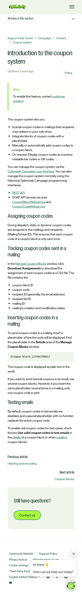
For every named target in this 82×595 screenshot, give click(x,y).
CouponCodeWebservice (28, 206)
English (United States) (23, 577)
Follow (68, 73)
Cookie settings (18, 565)
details (16, 437)
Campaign (44, 38)
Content (61, 38)
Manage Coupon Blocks (30, 263)
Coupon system (22, 42)
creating (61, 437)
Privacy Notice (18, 559)
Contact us (27, 515)
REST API (18, 192)
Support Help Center (20, 38)
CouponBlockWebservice (28, 201)
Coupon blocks (64, 478)
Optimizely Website (21, 553)
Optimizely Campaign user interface (31, 171)
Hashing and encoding (22, 463)
